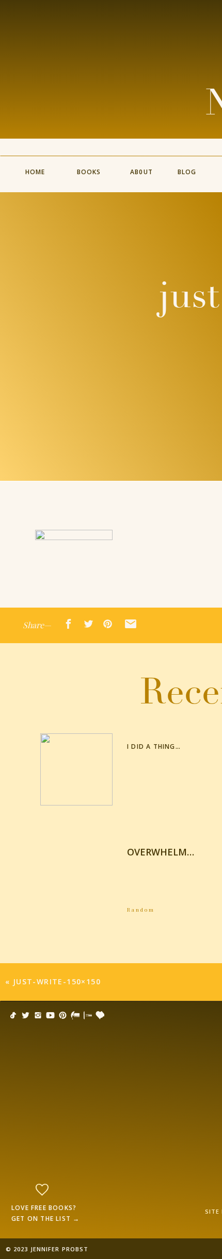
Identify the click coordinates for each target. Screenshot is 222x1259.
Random (141, 909)
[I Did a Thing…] (76, 769)
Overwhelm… (160, 852)
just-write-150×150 (57, 981)
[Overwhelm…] (76, 875)
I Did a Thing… (154, 746)
